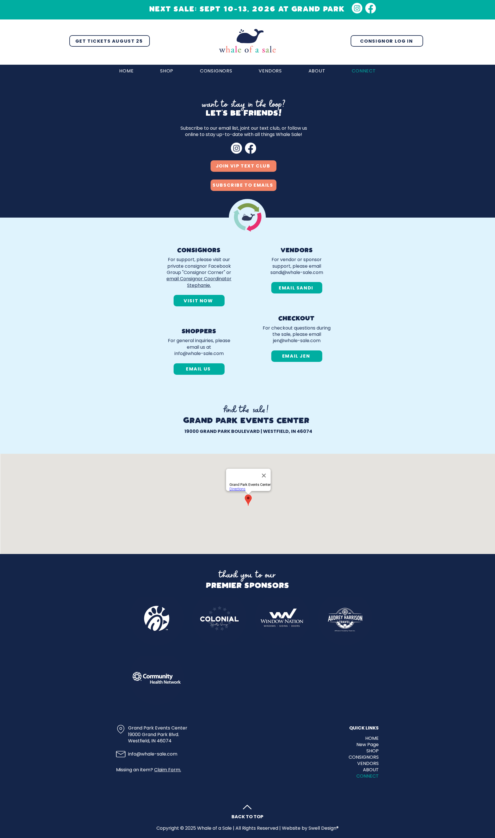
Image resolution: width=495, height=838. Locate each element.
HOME (372, 738)
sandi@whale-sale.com (296, 272)
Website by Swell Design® (310, 828)
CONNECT (367, 776)
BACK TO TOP (247, 816)
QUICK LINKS (364, 728)
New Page (367, 745)
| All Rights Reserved (255, 828)
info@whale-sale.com (199, 353)
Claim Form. (167, 769)
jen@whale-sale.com (297, 340)
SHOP (372, 751)
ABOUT (371, 770)
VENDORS (368, 763)
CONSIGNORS (364, 757)
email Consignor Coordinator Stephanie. (198, 281)
